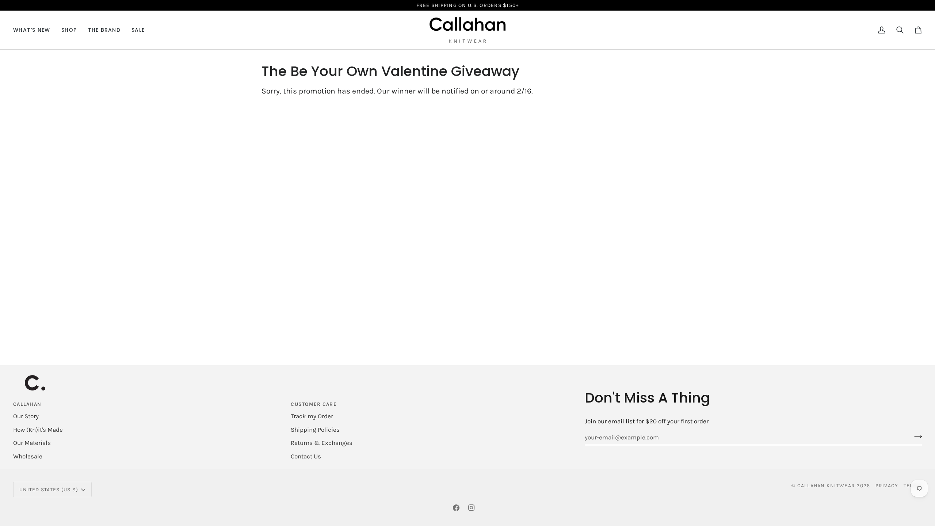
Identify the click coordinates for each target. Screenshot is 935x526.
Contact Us (306, 456)
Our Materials (32, 442)
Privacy (886, 486)
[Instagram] (471, 507)
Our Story (26, 416)
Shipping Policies (315, 429)
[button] (69, 30)
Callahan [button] (27, 404)
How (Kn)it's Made (38, 429)
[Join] (916, 436)
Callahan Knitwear (826, 486)
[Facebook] (456, 507)
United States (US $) (48, 490)
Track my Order (312, 416)
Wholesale (27, 456)
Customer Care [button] (313, 404)
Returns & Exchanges (321, 442)
